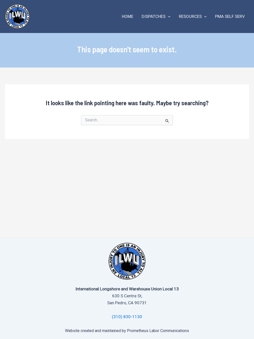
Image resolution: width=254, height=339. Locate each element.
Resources (190, 16)
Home (127, 16)
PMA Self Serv (230, 16)
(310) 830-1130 (127, 316)
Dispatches (153, 16)
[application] (167, 16)
